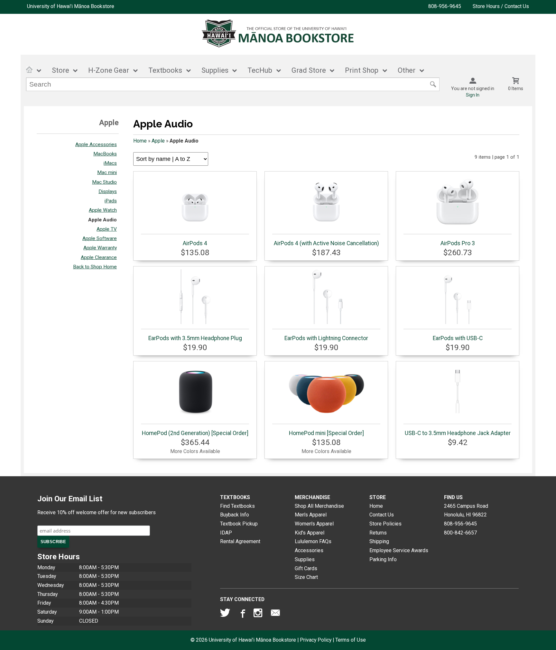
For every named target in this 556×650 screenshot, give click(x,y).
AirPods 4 (195, 243)
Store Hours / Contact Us (501, 6)
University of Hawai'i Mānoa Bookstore (70, 6)
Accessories (309, 550)
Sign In (472, 95)
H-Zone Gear (108, 70)
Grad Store (309, 70)
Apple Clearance (99, 257)
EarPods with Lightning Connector (326, 338)
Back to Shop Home (95, 267)
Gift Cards (306, 568)
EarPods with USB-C (458, 338)
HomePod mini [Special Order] (326, 433)
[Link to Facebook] (242, 614)
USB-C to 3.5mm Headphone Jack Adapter (458, 433)
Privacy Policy (315, 640)
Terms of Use (350, 640)
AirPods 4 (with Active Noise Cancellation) (326, 243)
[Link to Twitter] (225, 614)
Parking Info (383, 559)
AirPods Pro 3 (457, 243)
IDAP (226, 533)
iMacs (110, 163)
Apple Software (99, 238)
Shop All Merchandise (319, 506)
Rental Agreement (240, 541)
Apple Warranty (100, 248)
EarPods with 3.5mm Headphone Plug (195, 338)
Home (140, 141)
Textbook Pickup (239, 524)
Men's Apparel (311, 515)
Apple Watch (103, 210)
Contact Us (381, 515)
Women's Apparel (314, 524)
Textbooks (165, 70)
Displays (107, 191)
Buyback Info (234, 515)
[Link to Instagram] (259, 614)
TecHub (259, 70)
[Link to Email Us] (275, 614)
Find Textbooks (237, 506)
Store (60, 70)
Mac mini (107, 172)
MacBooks (105, 154)
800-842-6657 (460, 533)
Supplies (214, 70)
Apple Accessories (96, 144)
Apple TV (107, 229)
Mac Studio (104, 182)
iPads (111, 201)
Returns (378, 533)
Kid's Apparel (309, 533)
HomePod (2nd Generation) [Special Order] (195, 433)
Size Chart (306, 577)
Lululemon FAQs (313, 541)
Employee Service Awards (398, 550)
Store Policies (385, 524)
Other (406, 70)
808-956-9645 (444, 6)
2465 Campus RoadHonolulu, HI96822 (466, 510)
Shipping (379, 541)
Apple (158, 141)
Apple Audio (102, 220)
